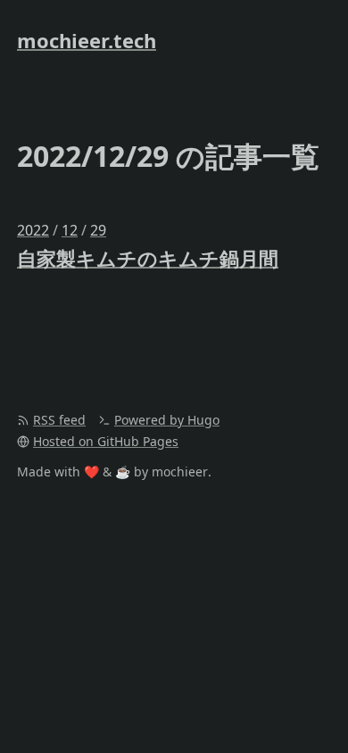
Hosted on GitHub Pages (105, 441)
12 (70, 230)
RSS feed (59, 419)
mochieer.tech (86, 40)
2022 (33, 230)
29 (98, 230)
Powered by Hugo (167, 419)
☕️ (122, 471)
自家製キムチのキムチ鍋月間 (147, 257)
